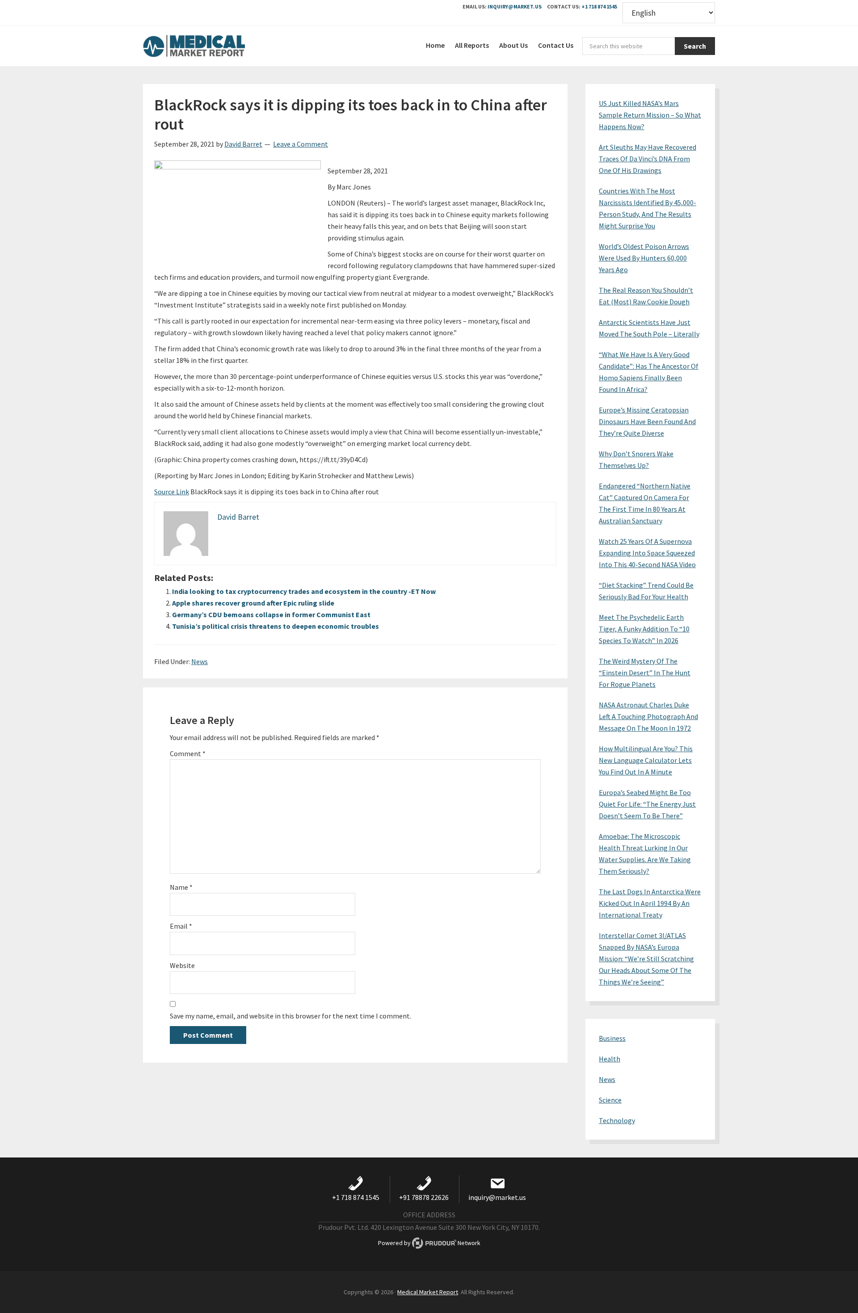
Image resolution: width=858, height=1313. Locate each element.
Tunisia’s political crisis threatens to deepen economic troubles (275, 626)
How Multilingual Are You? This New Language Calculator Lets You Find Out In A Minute (646, 760)
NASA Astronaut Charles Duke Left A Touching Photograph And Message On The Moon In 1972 (648, 716)
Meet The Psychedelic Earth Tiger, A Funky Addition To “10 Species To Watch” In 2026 (644, 629)
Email (181, 926)
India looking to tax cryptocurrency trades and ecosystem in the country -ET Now (304, 591)
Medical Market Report (210, 46)
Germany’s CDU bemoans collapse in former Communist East (271, 614)
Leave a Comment (300, 143)
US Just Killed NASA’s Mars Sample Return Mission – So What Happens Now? (650, 115)
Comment (188, 753)
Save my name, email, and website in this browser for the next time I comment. (290, 1015)
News (199, 661)
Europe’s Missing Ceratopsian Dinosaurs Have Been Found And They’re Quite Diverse (647, 421)
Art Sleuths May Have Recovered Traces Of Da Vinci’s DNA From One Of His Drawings (647, 159)
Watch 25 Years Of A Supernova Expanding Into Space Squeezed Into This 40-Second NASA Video (647, 553)
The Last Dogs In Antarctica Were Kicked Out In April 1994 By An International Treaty (650, 903)
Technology (617, 1120)
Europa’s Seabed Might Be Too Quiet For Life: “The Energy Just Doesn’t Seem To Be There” (647, 804)
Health (609, 1058)
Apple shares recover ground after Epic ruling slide (253, 602)
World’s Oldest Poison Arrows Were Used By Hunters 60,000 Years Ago (644, 258)
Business (612, 1038)
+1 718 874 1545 (599, 6)
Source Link (171, 491)
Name (181, 887)
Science (610, 1099)
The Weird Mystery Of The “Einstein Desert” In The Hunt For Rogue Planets (644, 672)
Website (182, 965)
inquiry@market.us (515, 6)
